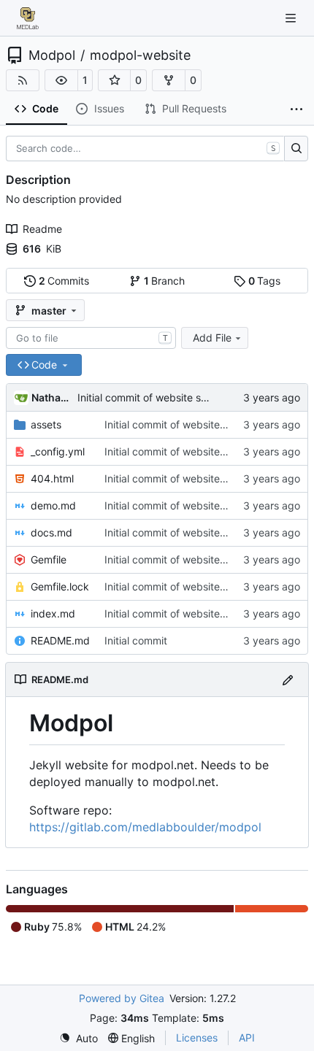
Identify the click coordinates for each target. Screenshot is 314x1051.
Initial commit (135, 640)
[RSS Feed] (22, 80)
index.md (53, 613)
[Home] (27, 18)
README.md (60, 640)
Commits (64, 280)
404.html (52, 478)
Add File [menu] (212, 337)
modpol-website (140, 55)
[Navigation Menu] (292, 18)
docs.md (51, 532)
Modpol (51, 55)
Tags (264, 280)
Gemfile (48, 559)
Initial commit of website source (152, 397)
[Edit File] (287, 679)
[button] (61, 80)
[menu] (78, 1038)
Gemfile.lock (60, 586)
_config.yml (58, 451)
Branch (164, 280)
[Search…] (296, 149)
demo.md (53, 505)
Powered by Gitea (121, 998)
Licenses (197, 1037)
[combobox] (91, 338)
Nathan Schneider (51, 397)
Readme (42, 229)
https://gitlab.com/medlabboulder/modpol (145, 827)
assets (46, 424)
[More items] (296, 109)
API (247, 1037)
